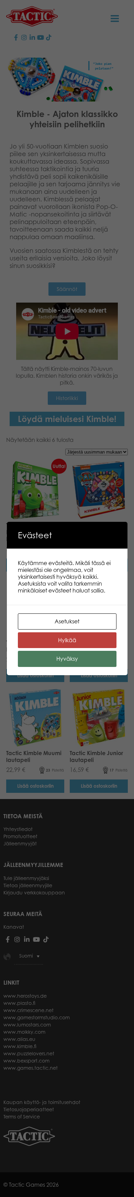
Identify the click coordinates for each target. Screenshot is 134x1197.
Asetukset (67, 621)
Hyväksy (67, 658)
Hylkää (67, 640)
